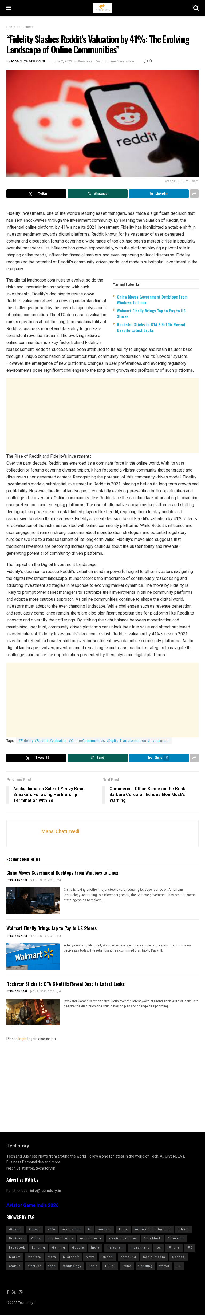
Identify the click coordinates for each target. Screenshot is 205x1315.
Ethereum (176, 1238)
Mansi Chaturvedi (28, 61)
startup (15, 1266)
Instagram (115, 1247)
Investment (140, 1247)
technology (72, 1266)
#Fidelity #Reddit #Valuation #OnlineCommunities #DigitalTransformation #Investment (94, 740)
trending (145, 1266)
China (36, 1238)
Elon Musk (152, 1238)
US (178, 1266)
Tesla (93, 1266)
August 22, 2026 (43, 880)
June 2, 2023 (62, 61)
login (22, 1039)
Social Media (154, 1257)
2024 (51, 1229)
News (90, 1257)
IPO (190, 1247)
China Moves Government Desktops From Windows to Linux (152, 299)
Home (10, 27)
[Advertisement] (102, 415)
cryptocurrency (60, 1238)
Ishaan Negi (18, 880)
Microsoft (71, 1257)
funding (38, 1247)
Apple (123, 1229)
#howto (35, 1229)
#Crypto (15, 1229)
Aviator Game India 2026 (32, 1205)
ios (158, 1247)
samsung (128, 1257)
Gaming (58, 1247)
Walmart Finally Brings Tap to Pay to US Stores (151, 313)
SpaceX (178, 1257)
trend (127, 1266)
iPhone (174, 1247)
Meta (52, 1257)
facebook (17, 1247)
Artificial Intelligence (153, 1229)
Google (78, 1247)
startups (34, 1266)
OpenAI (108, 1257)
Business (26, 27)
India (95, 1247)
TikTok (110, 1266)
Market (15, 1257)
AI (89, 1229)
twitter (164, 1266)
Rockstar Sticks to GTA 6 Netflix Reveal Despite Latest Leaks (151, 327)
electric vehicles (123, 1238)
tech (52, 1266)
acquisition (71, 1229)
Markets (34, 1257)
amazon (105, 1229)
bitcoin (184, 1229)
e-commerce (91, 1238)
